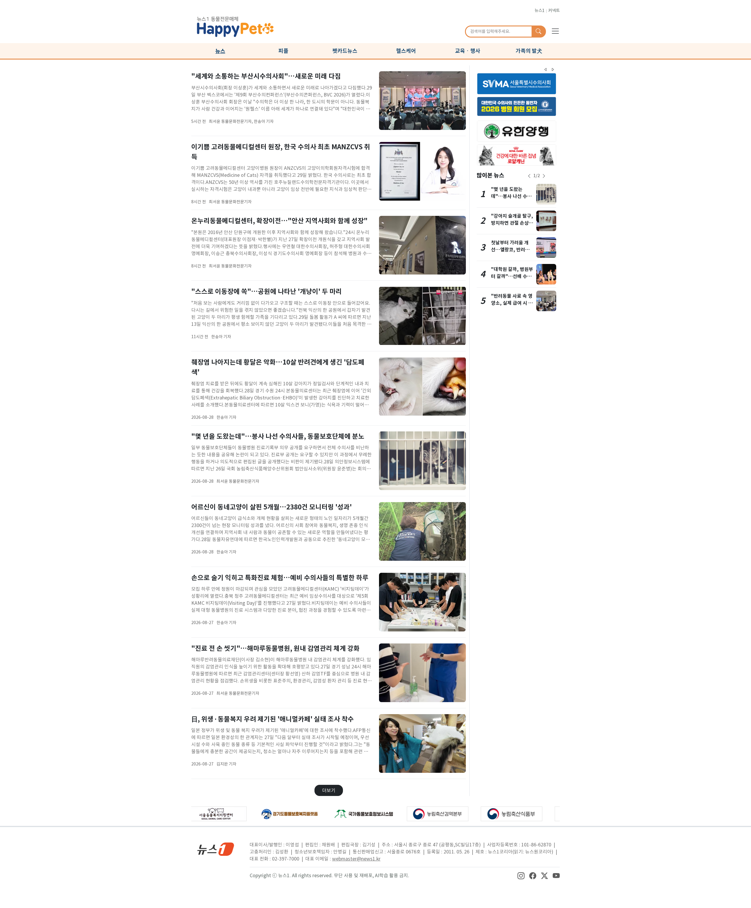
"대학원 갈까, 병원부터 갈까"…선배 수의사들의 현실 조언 (512, 276)
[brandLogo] (235, 26)
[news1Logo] (215, 849)
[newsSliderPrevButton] (529, 176)
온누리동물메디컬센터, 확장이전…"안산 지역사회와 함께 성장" (279, 220)
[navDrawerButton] (555, 30)
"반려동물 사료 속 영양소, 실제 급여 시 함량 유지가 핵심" (512, 303)
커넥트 (554, 10)
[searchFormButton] (538, 31)
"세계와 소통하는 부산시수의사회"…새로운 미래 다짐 (266, 76)
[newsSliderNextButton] (544, 176)
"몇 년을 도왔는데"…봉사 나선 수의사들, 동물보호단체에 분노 (277, 436)
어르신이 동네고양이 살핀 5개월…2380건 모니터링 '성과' (271, 507)
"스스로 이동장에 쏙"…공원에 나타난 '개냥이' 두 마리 (266, 291)
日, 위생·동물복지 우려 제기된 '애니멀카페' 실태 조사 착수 (272, 719)
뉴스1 (539, 10)
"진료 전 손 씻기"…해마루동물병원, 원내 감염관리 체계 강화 (275, 648)
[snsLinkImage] (521, 875)
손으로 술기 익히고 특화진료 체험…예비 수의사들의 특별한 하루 (279, 577)
